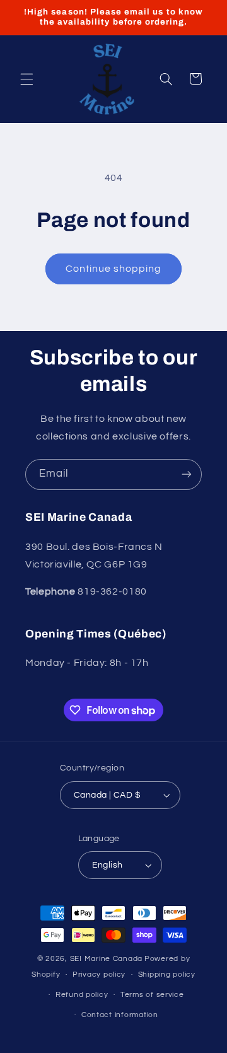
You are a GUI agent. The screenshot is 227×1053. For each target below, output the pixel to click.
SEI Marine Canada (106, 958)
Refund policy (81, 994)
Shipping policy (166, 974)
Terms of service (152, 994)
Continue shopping (114, 269)
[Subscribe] (186, 474)
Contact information (119, 1014)
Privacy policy (99, 974)
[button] (26, 78)
